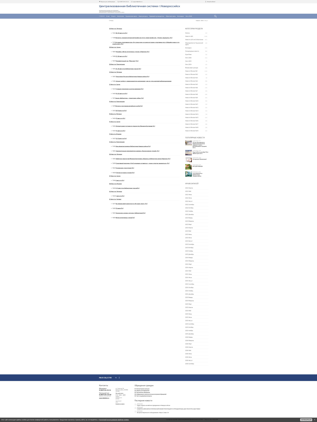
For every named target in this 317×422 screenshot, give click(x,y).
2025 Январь (189, 297)
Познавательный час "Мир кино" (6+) (127, 61)
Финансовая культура (191, 67)
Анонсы (187, 33)
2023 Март (188, 224)
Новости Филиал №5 (191, 84)
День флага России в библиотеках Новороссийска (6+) (132, 76)
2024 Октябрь (189, 287)
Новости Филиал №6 (191, 87)
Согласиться (306, 420)
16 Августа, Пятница (115, 114)
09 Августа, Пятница (115, 154)
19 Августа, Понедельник (117, 101)
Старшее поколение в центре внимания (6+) (129, 89)
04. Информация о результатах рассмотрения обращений (150, 394)
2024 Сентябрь (189, 284)
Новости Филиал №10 (191, 101)
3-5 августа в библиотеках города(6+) (127, 188)
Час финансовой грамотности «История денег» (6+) (131, 203)
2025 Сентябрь (189, 324)
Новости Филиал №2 (191, 74)
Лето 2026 (188, 57)
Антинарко (188, 48)
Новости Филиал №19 (191, 130)
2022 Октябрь (189, 208)
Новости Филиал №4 (191, 81)
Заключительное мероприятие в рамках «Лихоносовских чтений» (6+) (137, 151)
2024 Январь (189, 257)
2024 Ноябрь (189, 290)
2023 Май (188, 231)
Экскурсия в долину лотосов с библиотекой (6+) (130, 213)
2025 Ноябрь (189, 330)
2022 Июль (188, 198)
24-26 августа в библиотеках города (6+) (128, 68)
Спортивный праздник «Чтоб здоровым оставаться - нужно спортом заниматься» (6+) (142, 163)
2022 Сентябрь (189, 204)
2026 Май (188, 350)
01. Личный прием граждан (142, 388)
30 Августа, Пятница (115, 28)
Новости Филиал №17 (191, 124)
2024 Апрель (189, 267)
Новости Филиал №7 (191, 91)
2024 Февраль (189, 261)
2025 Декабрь (189, 334)
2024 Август (189, 280)
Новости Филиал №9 (191, 97)
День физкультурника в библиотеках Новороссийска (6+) (133, 146)
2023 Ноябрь (189, 251)
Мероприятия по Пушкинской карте (194, 43)
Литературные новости (192, 51)
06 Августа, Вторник (115, 183)
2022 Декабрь (189, 214)
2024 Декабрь (189, 294)
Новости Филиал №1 (191, 71)
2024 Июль (188, 277)
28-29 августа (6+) (121, 33)
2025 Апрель (189, 307)
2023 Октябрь (189, 247)
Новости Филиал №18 (191, 127)
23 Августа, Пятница (115, 72)
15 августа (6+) (120, 118)
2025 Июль (188, 317)
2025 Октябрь (189, 327)
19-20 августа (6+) (121, 93)
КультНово (188, 54)
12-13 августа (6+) (121, 138)
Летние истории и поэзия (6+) (125, 172)
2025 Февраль (189, 300)
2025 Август (189, 320)
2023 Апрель (189, 227)
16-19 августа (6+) (121, 110)
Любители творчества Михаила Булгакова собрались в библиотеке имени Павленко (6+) (143, 158)
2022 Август (189, 201)
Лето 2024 (188, 64)
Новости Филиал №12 (191, 107)
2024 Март (188, 264)
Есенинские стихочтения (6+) (125, 168)
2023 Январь (189, 218)
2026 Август (189, 360)
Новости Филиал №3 (191, 77)
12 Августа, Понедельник (116, 142)
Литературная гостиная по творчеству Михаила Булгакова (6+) (135, 126)
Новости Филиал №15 (191, 117)
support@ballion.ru (104, 398)
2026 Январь (189, 337)
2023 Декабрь (189, 254)
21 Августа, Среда (114, 84)
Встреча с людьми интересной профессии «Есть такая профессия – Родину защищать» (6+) (144, 37)
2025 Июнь (188, 314)
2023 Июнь (188, 234)
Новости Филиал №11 (191, 104)
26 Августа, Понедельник (117, 64)
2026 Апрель (189, 347)
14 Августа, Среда (114, 121)
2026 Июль (188, 357)
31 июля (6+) (119, 208)
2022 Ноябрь (189, 211)
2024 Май (188, 271)
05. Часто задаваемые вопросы (143, 396)
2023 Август (189, 241)
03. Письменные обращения (142, 392)
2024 (202, 20)
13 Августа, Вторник (115, 134)
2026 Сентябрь (189, 363)
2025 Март (188, 304)
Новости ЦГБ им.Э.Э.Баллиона (194, 39)
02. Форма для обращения (142, 390)
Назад (111, 20)
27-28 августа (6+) (121, 56)
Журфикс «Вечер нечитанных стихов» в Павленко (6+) (132, 51)
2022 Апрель (189, 188)
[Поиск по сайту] (215, 16)
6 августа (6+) (120, 180)
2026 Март (188, 344)
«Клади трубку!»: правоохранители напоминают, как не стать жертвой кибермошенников (143, 81)
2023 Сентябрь (189, 244)
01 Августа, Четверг (115, 199)
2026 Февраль (189, 340)
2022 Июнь (188, 194)
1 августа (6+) (120, 196)
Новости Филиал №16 (191, 120)
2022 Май (188, 191)
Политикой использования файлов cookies (114, 420)
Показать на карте (120, 403)
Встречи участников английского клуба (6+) (129, 106)
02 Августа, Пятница (115, 191)
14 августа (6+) (120, 130)
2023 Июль (188, 237)
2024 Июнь (188, 274)
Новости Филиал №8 (191, 94)
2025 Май (188, 310)
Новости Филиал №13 (191, 110)
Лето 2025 (188, 61)
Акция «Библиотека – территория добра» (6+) (129, 98)
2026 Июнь (188, 353)
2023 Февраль (189, 221)
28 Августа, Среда (114, 47)
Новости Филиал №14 (191, 114)
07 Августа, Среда (114, 176)
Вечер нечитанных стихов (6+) (125, 217)
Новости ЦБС (189, 36)
